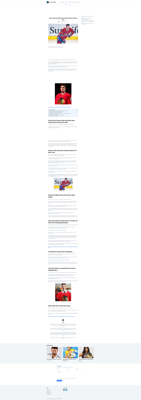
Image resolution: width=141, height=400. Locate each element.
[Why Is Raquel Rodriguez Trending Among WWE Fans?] (86, 352)
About (48, 389)
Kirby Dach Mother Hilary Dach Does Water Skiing (55, 112)
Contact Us (48, 391)
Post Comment (59, 380)
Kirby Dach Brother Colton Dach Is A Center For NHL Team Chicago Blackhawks (59, 113)
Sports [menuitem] (66, 2)
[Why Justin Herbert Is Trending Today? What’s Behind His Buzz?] (70, 352)
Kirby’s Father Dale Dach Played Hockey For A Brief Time (56, 111)
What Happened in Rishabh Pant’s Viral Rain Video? (54, 359)
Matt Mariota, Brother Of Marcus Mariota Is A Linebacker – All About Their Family (63, 316)
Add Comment (59, 371)
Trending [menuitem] (77, 2)
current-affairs (52, 2)
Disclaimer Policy (49, 393)
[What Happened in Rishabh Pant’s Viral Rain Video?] (54, 352)
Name (58, 369)
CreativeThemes (60, 398)
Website (77, 369)
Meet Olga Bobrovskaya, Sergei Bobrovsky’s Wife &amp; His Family (61, 107)
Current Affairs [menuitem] (62, 2)
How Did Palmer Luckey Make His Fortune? (87, 20)
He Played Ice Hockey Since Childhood (54, 114)
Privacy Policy (49, 394)
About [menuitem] (79, 2)
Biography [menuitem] (69, 2)
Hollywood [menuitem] (73, 2)
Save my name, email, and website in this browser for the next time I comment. (67, 378)
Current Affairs (49, 392)
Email (68, 369)
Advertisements (49, 390)
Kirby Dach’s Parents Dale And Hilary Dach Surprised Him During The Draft (58, 110)
